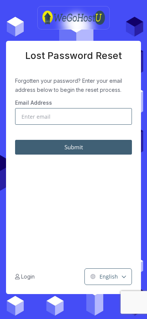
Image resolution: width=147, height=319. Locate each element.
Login (27, 276)
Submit (73, 147)
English (109, 276)
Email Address (33, 102)
